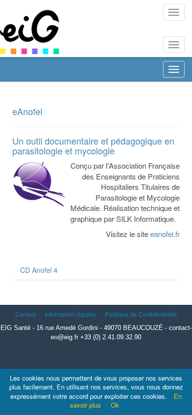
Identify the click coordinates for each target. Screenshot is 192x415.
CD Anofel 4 (39, 270)
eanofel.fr (165, 234)
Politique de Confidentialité (141, 315)
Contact (25, 315)
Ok (115, 405)
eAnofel (27, 111)
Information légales (70, 315)
